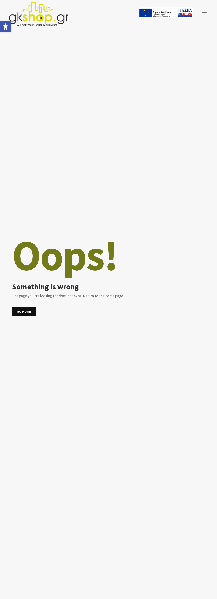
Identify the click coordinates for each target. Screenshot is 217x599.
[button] (5, 26)
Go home (24, 311)
